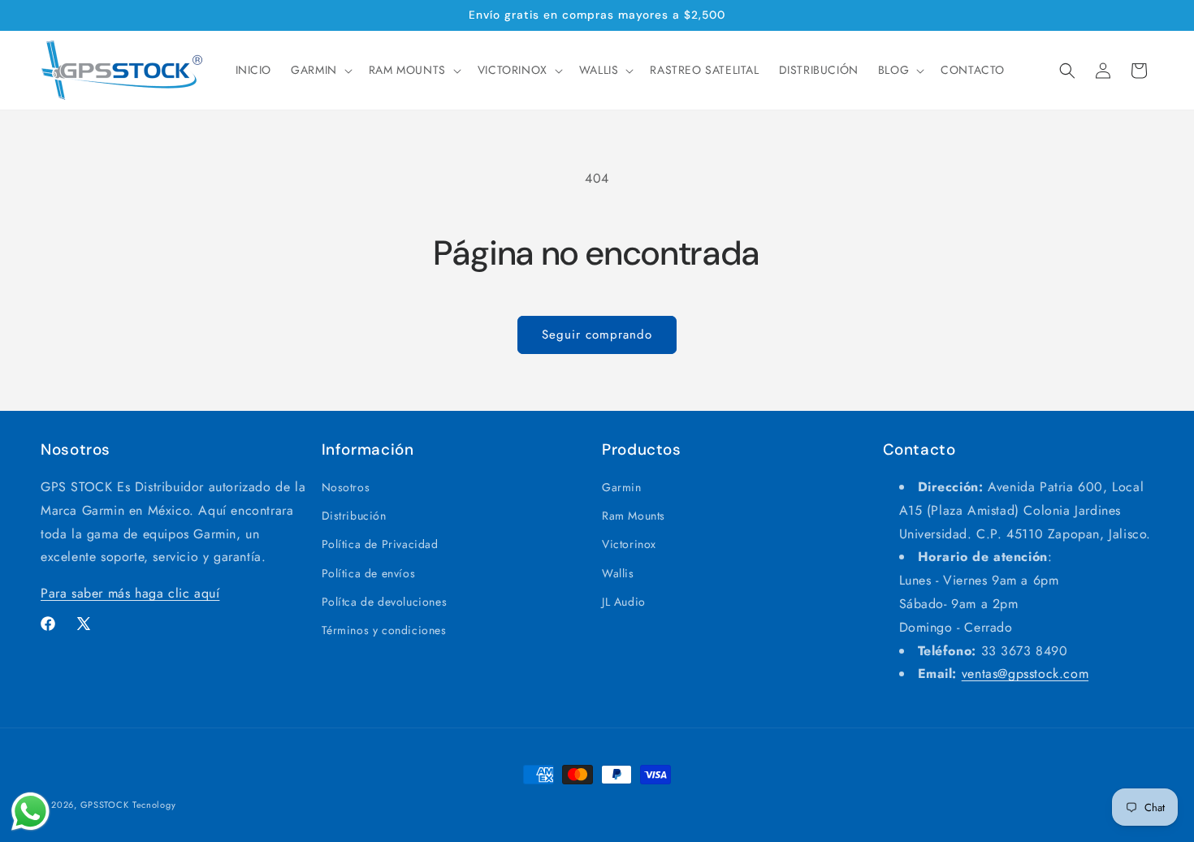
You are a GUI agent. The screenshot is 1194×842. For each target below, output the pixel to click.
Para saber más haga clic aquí (130, 594)
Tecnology (153, 804)
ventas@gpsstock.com (1025, 674)
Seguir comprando (597, 334)
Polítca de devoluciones (385, 602)
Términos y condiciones (384, 630)
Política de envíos (369, 573)
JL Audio (624, 602)
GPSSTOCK (104, 804)
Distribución (354, 516)
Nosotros (346, 487)
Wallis (618, 573)
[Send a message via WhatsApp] (30, 811)
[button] (320, 70)
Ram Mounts (633, 516)
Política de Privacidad (380, 545)
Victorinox (629, 545)
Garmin (622, 487)
